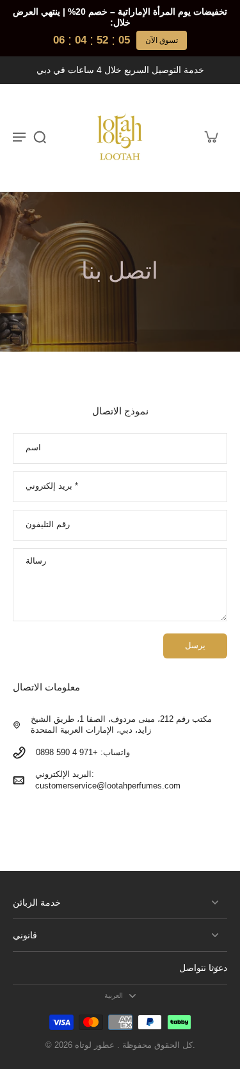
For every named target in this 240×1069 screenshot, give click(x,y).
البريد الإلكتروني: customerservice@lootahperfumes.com (107, 780)
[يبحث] (40, 136)
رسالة (36, 561)
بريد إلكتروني (52, 486)
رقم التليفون (48, 524)
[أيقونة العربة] (210, 136)
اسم (33, 447)
